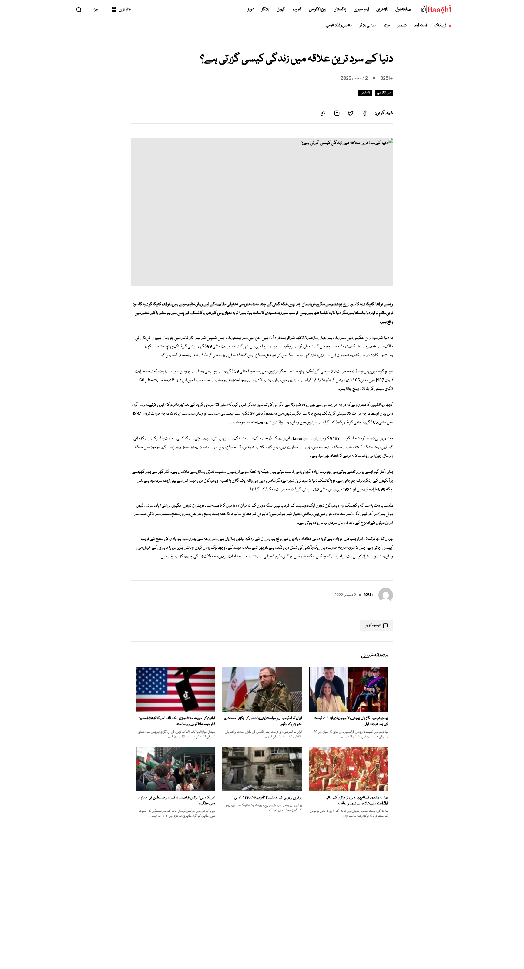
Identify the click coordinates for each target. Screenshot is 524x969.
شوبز (251, 9)
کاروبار (297, 9)
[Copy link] (323, 113)
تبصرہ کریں (373, 625)
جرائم (387, 26)
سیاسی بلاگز (368, 26)
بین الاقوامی (317, 9)
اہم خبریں (361, 9)
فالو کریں (125, 9)
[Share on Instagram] (337, 113)
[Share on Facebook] (365, 113)
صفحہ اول (403, 9)
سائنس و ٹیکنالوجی (339, 26)
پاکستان (340, 9)
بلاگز (265, 9)
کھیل (281, 9)
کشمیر (402, 26)
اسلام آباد (420, 26)
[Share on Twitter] (351, 113)
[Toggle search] (79, 10)
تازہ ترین (382, 9)
